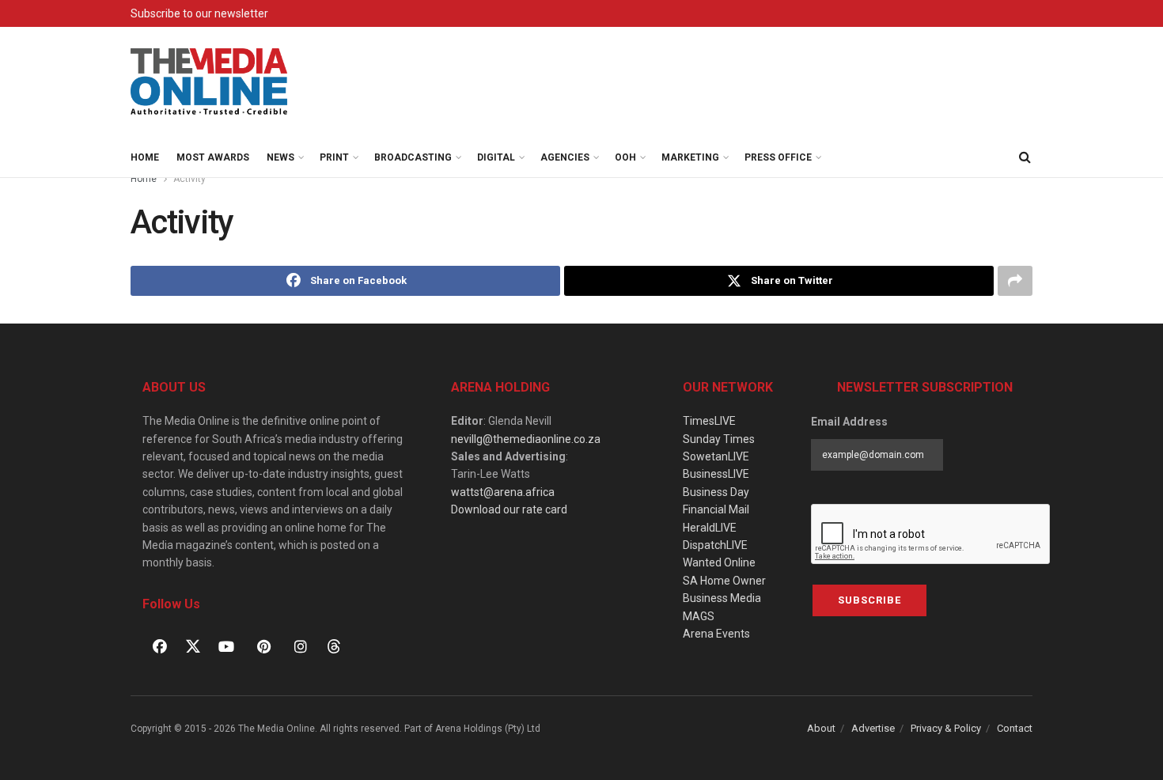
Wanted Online (719, 562)
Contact (1014, 728)
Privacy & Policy (946, 728)
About (821, 728)
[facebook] (160, 646)
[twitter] (193, 645)
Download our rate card (509, 509)
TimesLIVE (709, 421)
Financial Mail (716, 509)
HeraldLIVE (710, 527)
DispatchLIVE (715, 545)
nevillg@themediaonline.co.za (525, 439)
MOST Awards (212, 157)
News (280, 157)
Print (334, 157)
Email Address (849, 421)
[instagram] (301, 646)
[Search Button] (1024, 157)
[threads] (333, 645)
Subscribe (869, 600)
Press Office (778, 157)
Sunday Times (719, 439)
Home (145, 157)
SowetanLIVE (716, 456)
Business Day (716, 492)
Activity (189, 178)
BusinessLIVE (716, 474)
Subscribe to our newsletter (199, 13)
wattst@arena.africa (503, 492)
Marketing (690, 157)
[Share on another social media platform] (1015, 281)
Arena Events (716, 633)
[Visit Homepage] (210, 82)
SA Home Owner (724, 580)
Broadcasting (413, 157)
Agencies (564, 157)
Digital (496, 157)
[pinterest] (263, 646)
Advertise (873, 728)
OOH (625, 157)
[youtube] (226, 646)
